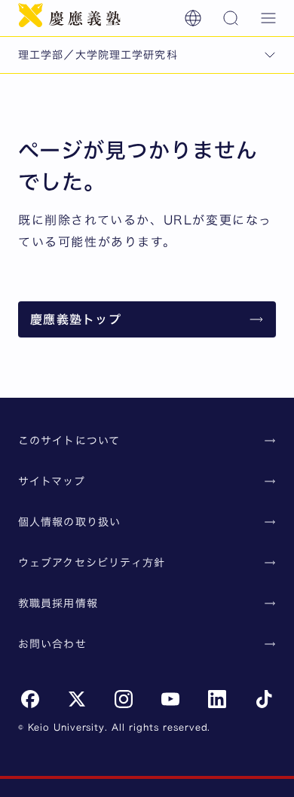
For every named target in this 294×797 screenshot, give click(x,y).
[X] (77, 699)
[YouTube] (170, 699)
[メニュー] (268, 18)
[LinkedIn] (217, 699)
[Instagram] (124, 699)
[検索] (231, 18)
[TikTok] (264, 699)
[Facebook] (30, 699)
